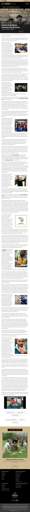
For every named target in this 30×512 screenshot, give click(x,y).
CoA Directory (3, 486)
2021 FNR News (17, 6)
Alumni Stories (10, 412)
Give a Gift (15, 422)
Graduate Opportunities (11, 419)
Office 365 (3, 476)
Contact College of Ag (26, 0)
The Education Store (18, 486)
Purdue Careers (18, 474)
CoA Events (3, 487)
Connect (21, 419)
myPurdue (3, 479)
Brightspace (3, 474)
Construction (17, 480)
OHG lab (4, 249)
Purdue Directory (18, 476)
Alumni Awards (20, 412)
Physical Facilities (18, 475)
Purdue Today (3, 475)
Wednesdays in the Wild (9, 160)
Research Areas (15, 415)
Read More (15, 466)
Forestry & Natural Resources (10, 6)
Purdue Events (17, 479)
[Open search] (28, 4)
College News (4, 6)
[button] (11, 468)
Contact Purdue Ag (18, 487)
